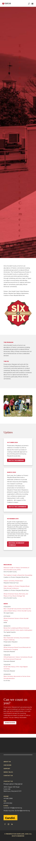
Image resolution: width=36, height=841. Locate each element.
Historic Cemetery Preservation (13, 581)
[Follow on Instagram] (8, 824)
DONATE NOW (10, 722)
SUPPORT (7, 768)
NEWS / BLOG (8, 772)
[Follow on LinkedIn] (12, 824)
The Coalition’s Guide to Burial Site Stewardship (18, 575)
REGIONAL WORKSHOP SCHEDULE (16, 544)
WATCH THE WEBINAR (16, 460)
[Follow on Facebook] (5, 824)
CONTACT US (8, 775)
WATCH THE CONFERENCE (17, 506)
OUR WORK (7, 765)
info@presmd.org (16, 808)
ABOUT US (7, 761)
